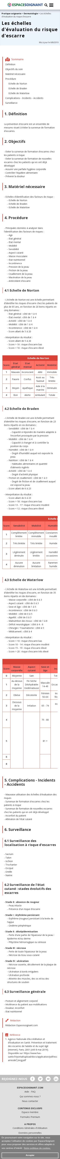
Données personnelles (30, 1132)
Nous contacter (30, 1101)
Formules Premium (30, 1116)
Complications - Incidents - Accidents (24, 98)
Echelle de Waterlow (18, 93)
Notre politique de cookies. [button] (37, 1148)
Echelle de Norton (17, 83)
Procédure (10, 78)
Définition (10, 64)
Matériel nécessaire (15, 73)
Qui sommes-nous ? (30, 1096)
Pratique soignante (12, 13)
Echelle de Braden (17, 88)
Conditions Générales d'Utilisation (30, 1128)
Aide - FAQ (30, 1091)
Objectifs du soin (14, 69)
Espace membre (30, 1112)
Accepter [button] (30, 1155)
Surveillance (11, 102)
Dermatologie (31, 13)
